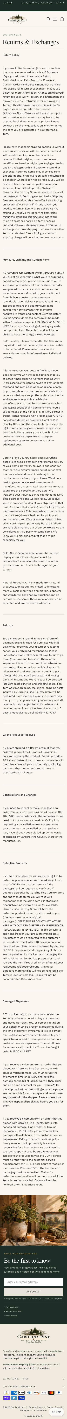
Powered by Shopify (33, 1416)
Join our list (33, 1291)
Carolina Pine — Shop (15, 1378)
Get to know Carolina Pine (19, 1386)
